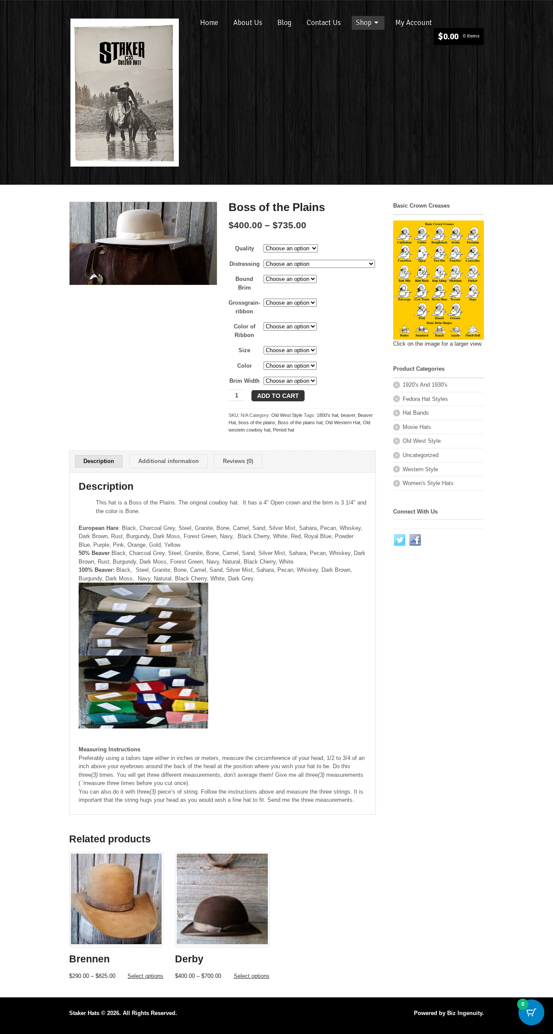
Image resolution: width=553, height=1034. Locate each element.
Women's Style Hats (428, 483)
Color (244, 366)
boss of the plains (256, 422)
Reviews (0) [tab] (238, 461)
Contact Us (324, 22)
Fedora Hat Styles (425, 399)
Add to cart (278, 395)
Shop (364, 22)
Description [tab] (98, 461)
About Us (247, 22)
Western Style (420, 469)
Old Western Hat (342, 422)
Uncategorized (421, 455)
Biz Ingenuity (464, 1013)
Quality (244, 248)
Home (209, 22)
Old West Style (286, 415)
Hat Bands (416, 413)
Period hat (283, 429)
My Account (413, 22)
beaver (348, 415)
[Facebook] (416, 540)
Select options (145, 976)
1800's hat (327, 415)
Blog (284, 22)
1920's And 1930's (425, 384)
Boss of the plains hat (300, 422)
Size (244, 350)
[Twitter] (400, 540)
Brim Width (244, 381)
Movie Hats (417, 427)
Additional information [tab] (168, 461)
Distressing (244, 264)
